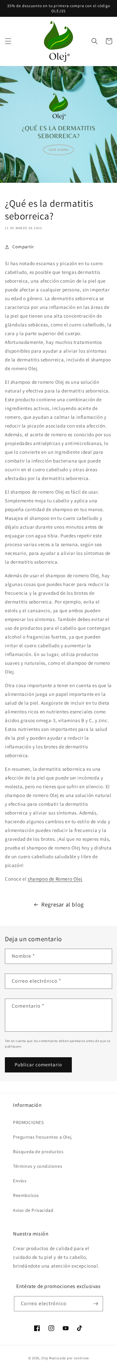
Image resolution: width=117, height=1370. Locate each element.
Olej (44, 1358)
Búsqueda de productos (38, 1151)
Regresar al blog (62, 904)
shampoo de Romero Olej (55, 879)
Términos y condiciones (37, 1166)
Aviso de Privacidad (33, 1210)
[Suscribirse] (95, 1303)
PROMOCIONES (28, 1122)
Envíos (20, 1181)
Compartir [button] (23, 247)
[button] (8, 41)
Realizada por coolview (69, 1358)
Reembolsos (26, 1195)
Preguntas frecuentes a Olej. (42, 1137)
